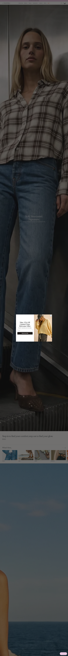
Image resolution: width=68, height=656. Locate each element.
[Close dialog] (51, 315)
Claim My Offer (25, 333)
